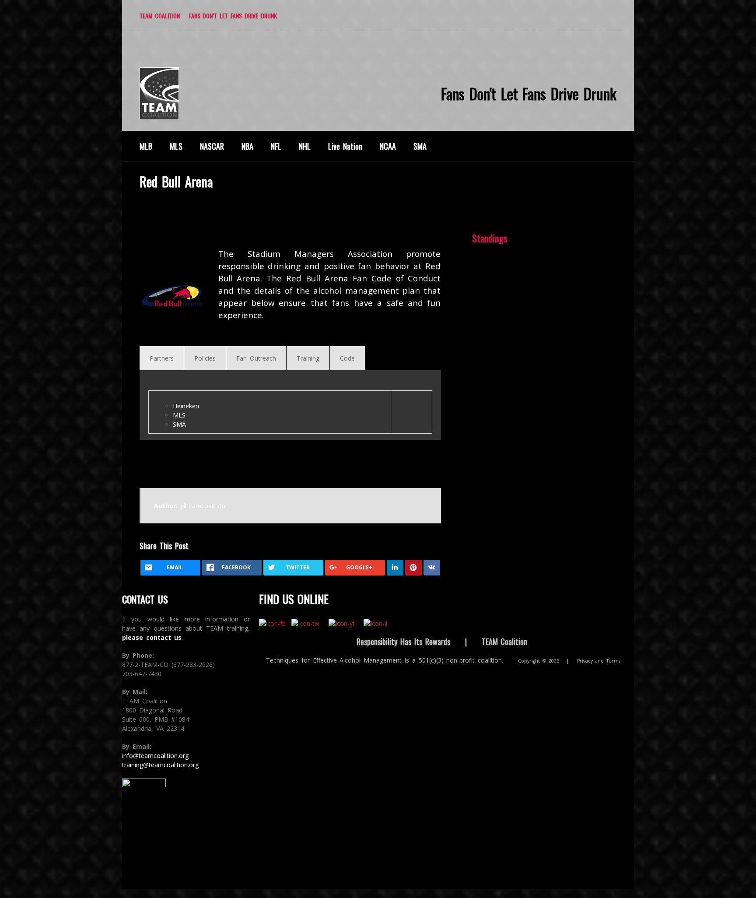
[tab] (162, 358)
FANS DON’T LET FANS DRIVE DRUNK (233, 15)
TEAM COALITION (160, 15)
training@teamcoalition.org (160, 765)
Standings (490, 238)
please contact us (152, 637)
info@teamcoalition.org (155, 755)
